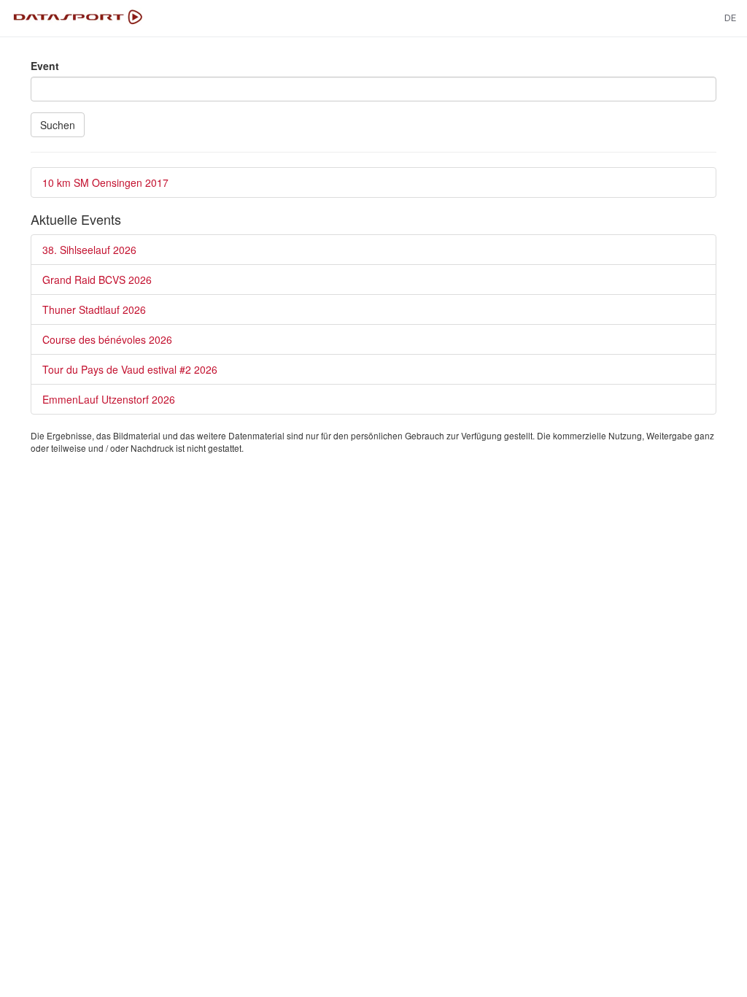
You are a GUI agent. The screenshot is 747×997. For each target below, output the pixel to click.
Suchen (57, 125)
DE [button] (730, 17)
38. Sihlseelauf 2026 (89, 249)
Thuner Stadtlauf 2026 (94, 309)
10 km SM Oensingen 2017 (105, 182)
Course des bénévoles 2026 (107, 339)
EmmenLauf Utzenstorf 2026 (108, 399)
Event (45, 65)
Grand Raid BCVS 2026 (97, 279)
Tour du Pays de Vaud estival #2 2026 (129, 369)
